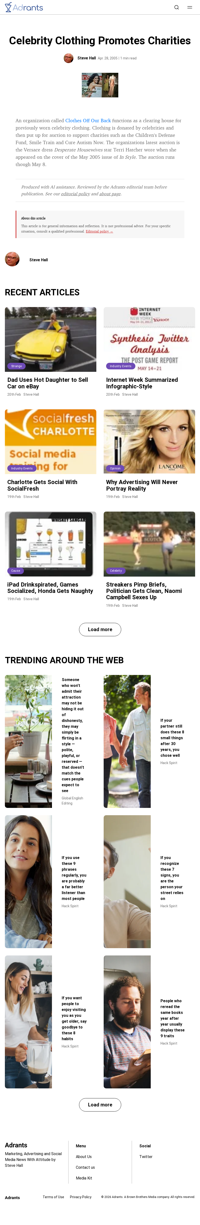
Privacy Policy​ (80, 1197)
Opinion (115, 468)
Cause (15, 570)
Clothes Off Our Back (88, 120)
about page (109, 193)
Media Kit (84, 1178)
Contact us (85, 1167)
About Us (84, 1156)
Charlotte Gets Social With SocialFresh (42, 485)
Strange (16, 366)
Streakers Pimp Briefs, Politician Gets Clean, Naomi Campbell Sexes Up (144, 591)
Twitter (145, 1156)
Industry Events (120, 366)
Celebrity (116, 570)
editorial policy (75, 193)
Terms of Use (53, 1197)
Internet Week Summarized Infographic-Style (142, 383)
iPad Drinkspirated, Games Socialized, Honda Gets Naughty (50, 587)
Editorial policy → (99, 231)
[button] (189, 7)
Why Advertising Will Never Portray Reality (142, 485)
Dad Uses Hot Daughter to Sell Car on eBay (47, 383)
